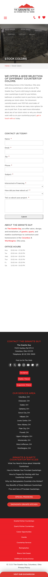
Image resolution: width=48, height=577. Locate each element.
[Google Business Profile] (33, 365)
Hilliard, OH (24, 416)
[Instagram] (24, 365)
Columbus (26, 238)
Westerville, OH (24, 440)
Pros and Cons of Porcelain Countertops (24, 489)
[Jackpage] (37, 365)
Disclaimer (24, 373)
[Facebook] (10, 365)
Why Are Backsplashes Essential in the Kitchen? (24, 481)
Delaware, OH (24, 401)
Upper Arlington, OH (24, 436)
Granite (24, 537)
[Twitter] (15, 365)
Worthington (10, 241)
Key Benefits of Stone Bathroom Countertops (24, 485)
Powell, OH (24, 432)
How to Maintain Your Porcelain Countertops (24, 470)
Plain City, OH (24, 428)
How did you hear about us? (17, 190)
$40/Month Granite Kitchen (24, 559)
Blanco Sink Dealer (24, 553)
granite (24, 231)
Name (8, 139)
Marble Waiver (24, 379)
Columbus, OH (24, 397)
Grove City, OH (24, 413)
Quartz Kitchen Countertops (24, 526)
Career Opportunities (24, 532)
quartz (31, 231)
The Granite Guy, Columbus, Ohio (27, 564)
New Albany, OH (24, 424)
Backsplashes (24, 548)
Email (8, 148)
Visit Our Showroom (24, 574)
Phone (8, 165)
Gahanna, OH (24, 409)
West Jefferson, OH (24, 444)
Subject (9, 174)
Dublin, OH (24, 405)
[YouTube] (28, 365)
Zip (7, 157)
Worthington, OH (24, 448)
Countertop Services (24, 543)
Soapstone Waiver (24, 385)
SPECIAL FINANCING (24, 497)
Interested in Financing (15, 183)
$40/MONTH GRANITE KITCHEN (24, 504)
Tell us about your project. (17, 198)
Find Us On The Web (24, 360)
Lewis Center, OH (24, 420)
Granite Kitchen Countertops (24, 521)
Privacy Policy (24, 567)
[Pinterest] (19, 365)
